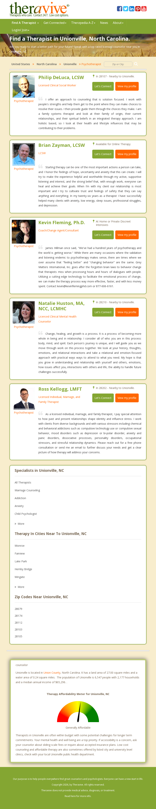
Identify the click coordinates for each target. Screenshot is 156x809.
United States (20, 64)
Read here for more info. (78, 796)
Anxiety (19, 506)
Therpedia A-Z (82, 23)
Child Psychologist (26, 514)
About (117, 23)
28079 (18, 609)
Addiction (20, 498)
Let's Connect (103, 86)
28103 (18, 629)
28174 (18, 615)
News (104, 23)
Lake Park (21, 561)
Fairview (20, 553)
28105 (18, 636)
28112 (18, 622)
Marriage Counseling (27, 490)
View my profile (127, 86)
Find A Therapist (24, 23)
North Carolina (47, 64)
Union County (52, 672)
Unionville (70, 64)
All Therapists (23, 482)
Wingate (20, 577)
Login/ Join (19, 30)
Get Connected (54, 23)
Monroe (20, 545)
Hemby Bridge (23, 569)
